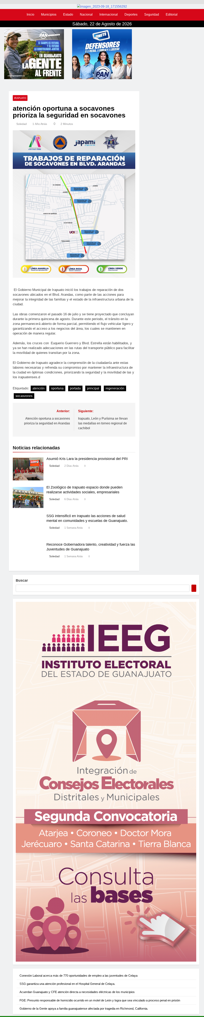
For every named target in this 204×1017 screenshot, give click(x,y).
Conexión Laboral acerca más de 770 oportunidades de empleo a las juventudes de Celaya (78, 975)
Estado (68, 14)
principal (93, 388)
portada (75, 388)
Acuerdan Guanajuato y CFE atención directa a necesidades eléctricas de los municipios (77, 992)
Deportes (131, 14)
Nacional (86, 14)
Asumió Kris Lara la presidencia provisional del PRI (87, 459)
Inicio (30, 14)
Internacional (108, 14)
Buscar (22, 580)
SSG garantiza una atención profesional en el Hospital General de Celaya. (67, 983)
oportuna (57, 388)
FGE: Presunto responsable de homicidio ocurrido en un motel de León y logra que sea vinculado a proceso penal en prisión (100, 1000)
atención (38, 388)
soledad (21, 123)
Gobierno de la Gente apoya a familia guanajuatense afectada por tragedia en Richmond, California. (84, 1008)
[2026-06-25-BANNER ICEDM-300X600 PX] (106, 781)
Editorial (172, 14)
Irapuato (20, 98)
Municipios (48, 14)
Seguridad (151, 14)
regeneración (115, 388)
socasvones (24, 396)
